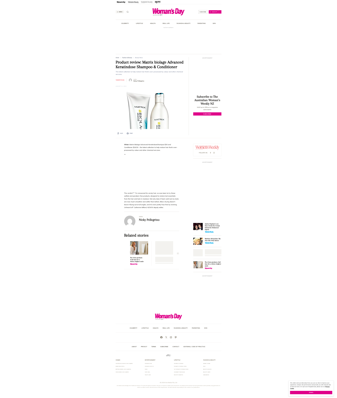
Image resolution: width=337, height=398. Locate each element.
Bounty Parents (178, 374)
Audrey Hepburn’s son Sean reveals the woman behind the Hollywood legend (212, 226)
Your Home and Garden (122, 372)
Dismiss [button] (311, 392)
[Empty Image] (198, 252)
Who (146, 369)
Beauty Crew (206, 372)
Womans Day (148, 363)
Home (117, 57)
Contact (176, 346)
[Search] (128, 12)
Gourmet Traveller (179, 372)
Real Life (166, 23)
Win (214, 23)
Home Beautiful (120, 366)
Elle (204, 366)
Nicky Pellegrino (138, 81)
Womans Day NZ (149, 366)
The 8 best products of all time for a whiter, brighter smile (137, 259)
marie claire (206, 363)
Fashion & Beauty (183, 23)
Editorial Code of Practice (194, 346)
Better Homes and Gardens (123, 369)
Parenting (202, 23)
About (134, 346)
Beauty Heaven (207, 369)
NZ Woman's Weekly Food (181, 369)
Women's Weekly (178, 363)
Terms (153, 346)
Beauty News (139, 57)
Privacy (144, 346)
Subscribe (203, 12)
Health (153, 23)
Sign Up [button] (214, 12)
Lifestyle (139, 23)
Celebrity (125, 23)
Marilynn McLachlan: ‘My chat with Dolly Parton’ (213, 239)
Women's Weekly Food (180, 366)
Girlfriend (206, 374)
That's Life (148, 374)
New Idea (147, 372)
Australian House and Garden (124, 363)
